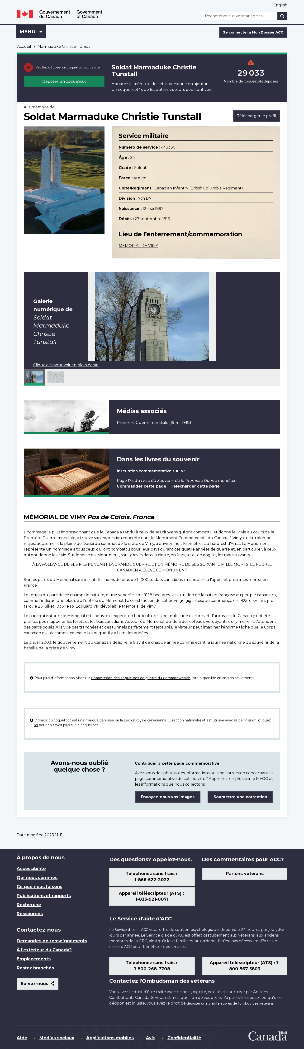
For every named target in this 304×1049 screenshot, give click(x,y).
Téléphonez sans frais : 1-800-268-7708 (152, 966)
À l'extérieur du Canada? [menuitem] (44, 949)
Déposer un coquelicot (64, 81)
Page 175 (125, 480)
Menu (32, 31)
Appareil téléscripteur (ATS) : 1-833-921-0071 (152, 896)
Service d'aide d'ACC (131, 930)
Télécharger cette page (195, 486)
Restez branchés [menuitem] (35, 968)
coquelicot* (129, 89)
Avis (150, 1037)
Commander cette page (141, 486)
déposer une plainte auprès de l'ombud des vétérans (230, 1003)
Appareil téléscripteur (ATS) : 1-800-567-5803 (245, 966)
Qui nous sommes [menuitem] (37, 877)
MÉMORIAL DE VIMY (138, 245)
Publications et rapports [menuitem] (44, 895)
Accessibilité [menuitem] (31, 868)
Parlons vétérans (245, 873)
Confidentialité (184, 1037)
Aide (22, 1037)
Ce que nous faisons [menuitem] (39, 886)
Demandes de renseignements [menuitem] (52, 940)
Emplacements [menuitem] (34, 959)
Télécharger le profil (256, 116)
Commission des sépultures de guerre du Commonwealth (140, 678)
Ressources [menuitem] (30, 913)
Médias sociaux (56, 1037)
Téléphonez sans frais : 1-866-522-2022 (152, 876)
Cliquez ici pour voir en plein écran (66, 365)
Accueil (24, 46)
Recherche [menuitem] (29, 904)
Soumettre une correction (240, 797)
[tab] (34, 377)
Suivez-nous (39, 985)
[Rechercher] (282, 16)
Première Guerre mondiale (142, 422)
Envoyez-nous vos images (168, 797)
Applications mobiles (110, 1037)
